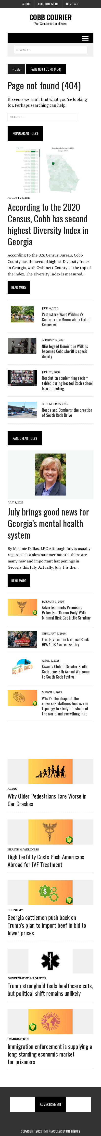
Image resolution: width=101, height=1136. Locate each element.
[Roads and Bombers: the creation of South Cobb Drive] (22, 414)
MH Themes (73, 1131)
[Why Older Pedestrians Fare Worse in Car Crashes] (50, 780)
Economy (15, 910)
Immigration (18, 1039)
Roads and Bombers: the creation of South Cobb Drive (67, 412)
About (26, 4)
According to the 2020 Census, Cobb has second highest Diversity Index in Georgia (48, 224)
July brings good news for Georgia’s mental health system (48, 523)
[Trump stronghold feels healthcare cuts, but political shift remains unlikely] (50, 970)
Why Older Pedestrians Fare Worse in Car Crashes (47, 799)
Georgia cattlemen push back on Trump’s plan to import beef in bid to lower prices (47, 925)
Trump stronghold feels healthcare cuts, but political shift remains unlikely (50, 989)
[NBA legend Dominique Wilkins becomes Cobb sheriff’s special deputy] (22, 351)
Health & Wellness (23, 849)
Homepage (72, 4)
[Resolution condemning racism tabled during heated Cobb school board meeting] (22, 382)
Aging (12, 788)
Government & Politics (27, 978)
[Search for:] (42, 116)
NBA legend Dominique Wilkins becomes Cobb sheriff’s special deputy (65, 351)
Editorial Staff (48, 4)
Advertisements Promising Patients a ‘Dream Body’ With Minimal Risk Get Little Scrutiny (66, 613)
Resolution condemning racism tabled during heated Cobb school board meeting (67, 383)
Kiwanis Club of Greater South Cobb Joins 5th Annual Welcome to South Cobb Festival (65, 672)
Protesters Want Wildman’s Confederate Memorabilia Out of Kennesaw (66, 319)
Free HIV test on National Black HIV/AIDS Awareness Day (65, 642)
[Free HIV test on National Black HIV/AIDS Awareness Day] (22, 644)
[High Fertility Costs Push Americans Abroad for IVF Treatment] (50, 841)
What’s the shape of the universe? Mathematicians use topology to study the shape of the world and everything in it (65, 706)
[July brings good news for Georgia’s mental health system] (50, 495)
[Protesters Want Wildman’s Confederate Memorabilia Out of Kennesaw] (22, 319)
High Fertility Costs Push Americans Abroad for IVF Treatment (46, 860)
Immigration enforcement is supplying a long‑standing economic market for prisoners (50, 1054)
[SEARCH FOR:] (50, 49)
